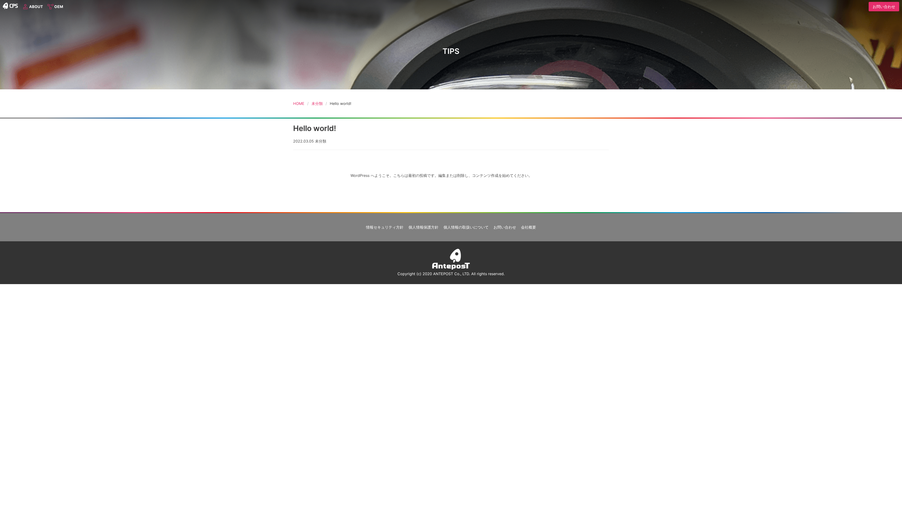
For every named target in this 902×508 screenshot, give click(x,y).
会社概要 (528, 227)
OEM (57, 6)
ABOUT (35, 6)
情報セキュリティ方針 (385, 227)
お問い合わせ (505, 227)
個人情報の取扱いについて (466, 227)
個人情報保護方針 (423, 227)
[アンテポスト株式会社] (451, 268)
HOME (298, 103)
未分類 (317, 103)
